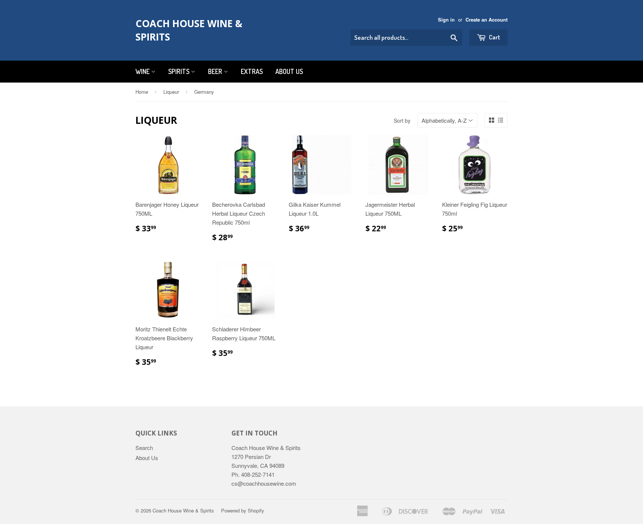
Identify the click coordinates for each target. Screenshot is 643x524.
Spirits (179, 71)
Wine (143, 71)
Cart (494, 37)
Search (144, 447)
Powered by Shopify (242, 510)
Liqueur (171, 91)
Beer (216, 71)
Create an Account (487, 19)
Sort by (402, 120)
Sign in (446, 19)
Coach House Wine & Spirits (188, 30)
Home (141, 91)
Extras (252, 71)
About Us (289, 71)
